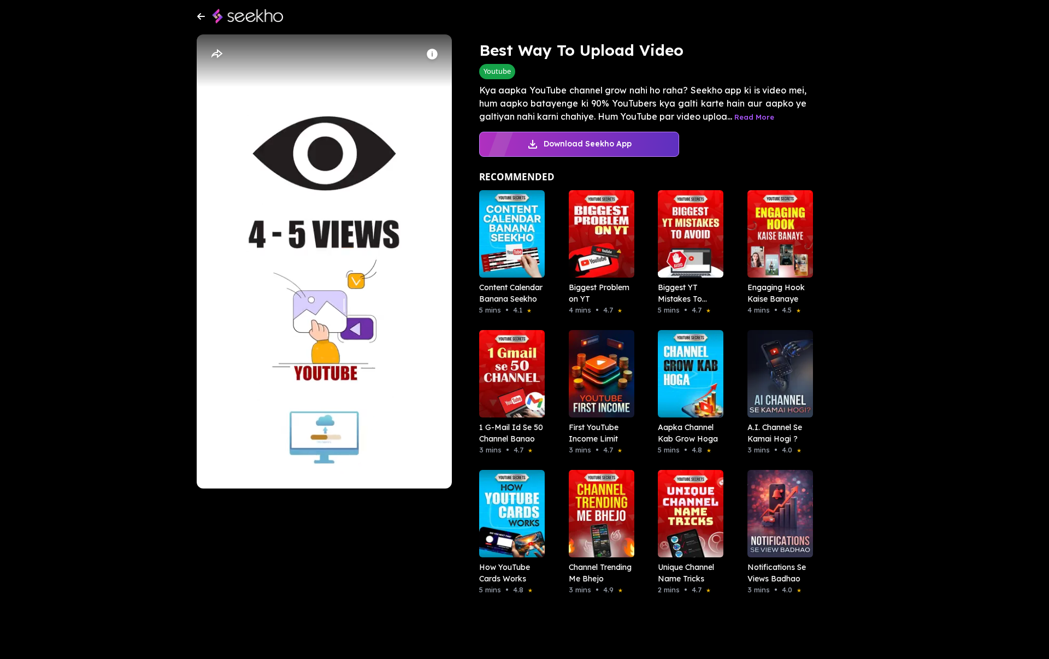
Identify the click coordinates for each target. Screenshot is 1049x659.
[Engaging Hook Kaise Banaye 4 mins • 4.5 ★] (776, 234)
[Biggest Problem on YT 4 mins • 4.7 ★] (598, 234)
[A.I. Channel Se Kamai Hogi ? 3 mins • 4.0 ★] (776, 373)
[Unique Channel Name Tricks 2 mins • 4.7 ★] (687, 513)
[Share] (216, 54)
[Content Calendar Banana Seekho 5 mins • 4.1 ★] (508, 234)
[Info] (432, 54)
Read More (754, 117)
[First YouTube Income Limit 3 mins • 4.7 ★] (598, 373)
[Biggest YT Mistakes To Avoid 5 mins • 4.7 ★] (687, 234)
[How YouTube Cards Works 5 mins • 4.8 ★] (508, 513)
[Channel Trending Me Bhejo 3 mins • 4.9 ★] (598, 513)
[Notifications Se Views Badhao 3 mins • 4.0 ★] (776, 513)
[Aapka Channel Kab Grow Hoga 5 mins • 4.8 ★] (687, 373)
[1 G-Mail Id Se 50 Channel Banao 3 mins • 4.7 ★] (508, 373)
